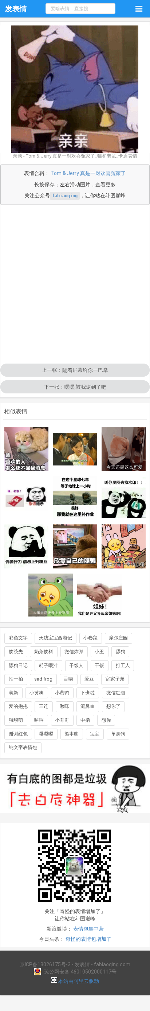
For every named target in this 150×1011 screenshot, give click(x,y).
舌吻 (68, 679)
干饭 (99, 665)
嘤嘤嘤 (46, 734)
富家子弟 (115, 679)
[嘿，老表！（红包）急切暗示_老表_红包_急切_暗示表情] (26, 498)
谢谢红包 (18, 734)
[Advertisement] (75, 285)
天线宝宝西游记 (55, 638)
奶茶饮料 (43, 651)
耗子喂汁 (48, 665)
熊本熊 (71, 734)
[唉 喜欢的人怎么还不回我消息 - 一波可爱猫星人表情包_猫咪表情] (26, 449)
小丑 (99, 651)
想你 (106, 720)
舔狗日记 (18, 665)
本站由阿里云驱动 (78, 981)
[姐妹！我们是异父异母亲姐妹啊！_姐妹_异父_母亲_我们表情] (99, 595)
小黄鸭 (62, 692)
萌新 (13, 692)
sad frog (43, 679)
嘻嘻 (39, 720)
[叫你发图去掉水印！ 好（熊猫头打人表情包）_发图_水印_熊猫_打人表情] (124, 497)
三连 (43, 706)
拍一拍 (16, 679)
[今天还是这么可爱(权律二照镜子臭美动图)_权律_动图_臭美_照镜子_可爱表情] (124, 449)
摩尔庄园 (118, 638)
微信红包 (115, 692)
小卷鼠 (90, 638)
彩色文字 (18, 638)
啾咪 (64, 706)
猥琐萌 (16, 720)
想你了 (113, 706)
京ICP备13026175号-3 (45, 964)
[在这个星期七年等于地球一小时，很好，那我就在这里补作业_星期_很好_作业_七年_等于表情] (75, 498)
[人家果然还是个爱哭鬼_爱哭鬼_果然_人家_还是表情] (50, 595)
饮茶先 (16, 651)
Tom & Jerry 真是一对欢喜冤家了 (88, 173)
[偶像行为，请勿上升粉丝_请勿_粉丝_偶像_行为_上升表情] (26, 546)
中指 (85, 720)
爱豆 (89, 679)
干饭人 (76, 665)
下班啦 (87, 692)
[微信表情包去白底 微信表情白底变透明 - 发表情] (75, 816)
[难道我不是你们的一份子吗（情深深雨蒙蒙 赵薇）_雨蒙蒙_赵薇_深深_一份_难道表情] (75, 449)
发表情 (16, 8)
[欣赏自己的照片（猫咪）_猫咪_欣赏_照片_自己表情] (75, 546)
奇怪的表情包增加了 (88, 939)
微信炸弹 (73, 651)
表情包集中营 (88, 929)
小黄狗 (36, 692)
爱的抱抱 (18, 706)
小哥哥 (62, 720)
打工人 (123, 665)
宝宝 (94, 734)
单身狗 (118, 734)
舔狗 (120, 651)
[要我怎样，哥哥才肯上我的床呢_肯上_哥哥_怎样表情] (124, 546)
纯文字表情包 (23, 747)
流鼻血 (87, 706)
